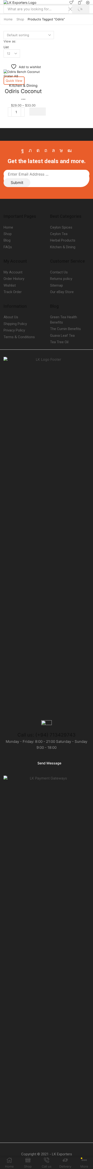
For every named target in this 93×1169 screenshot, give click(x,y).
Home (8, 19)
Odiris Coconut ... (23, 94)
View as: (10, 41)
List (6, 47)
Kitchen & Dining (23, 85)
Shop (20, 19)
